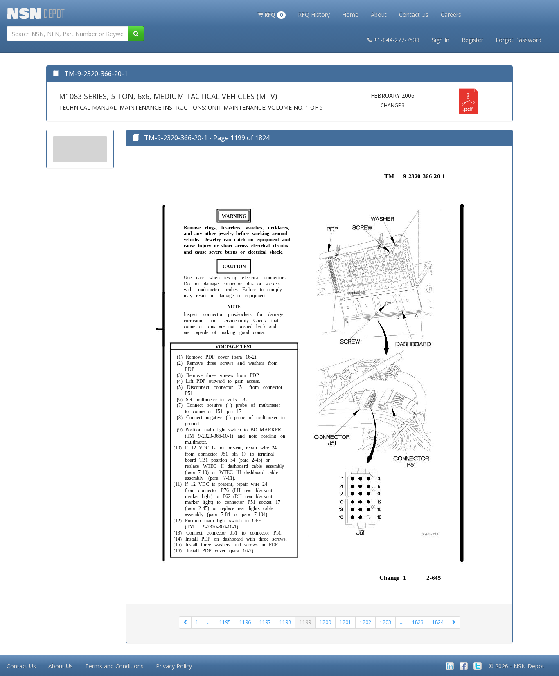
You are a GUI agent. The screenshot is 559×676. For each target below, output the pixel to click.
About (379, 14)
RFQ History (314, 14)
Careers (451, 14)
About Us (60, 666)
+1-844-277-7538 (396, 40)
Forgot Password (518, 40)
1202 (365, 622)
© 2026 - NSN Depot (516, 666)
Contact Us (413, 14)
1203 (385, 622)
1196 (245, 622)
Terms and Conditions (114, 666)
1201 (345, 622)
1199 (305, 622)
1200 (325, 622)
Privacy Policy (174, 666)
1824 (438, 622)
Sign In (440, 40)
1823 (418, 622)
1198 (285, 622)
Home (350, 14)
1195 (225, 622)
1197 (265, 622)
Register (472, 40)
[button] (271, 14)
